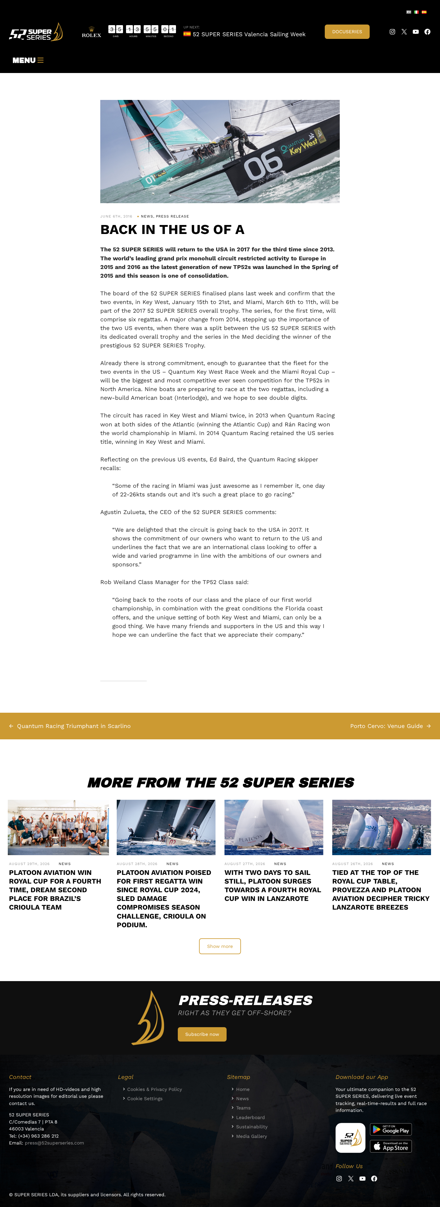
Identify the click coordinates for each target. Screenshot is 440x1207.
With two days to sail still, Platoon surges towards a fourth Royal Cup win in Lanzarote (272, 885)
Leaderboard (250, 1117)
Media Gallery (251, 1136)
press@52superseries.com (54, 1143)
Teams (243, 1108)
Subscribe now (202, 1034)
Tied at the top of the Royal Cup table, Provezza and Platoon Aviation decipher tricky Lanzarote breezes (380, 890)
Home (243, 1089)
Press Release (172, 216)
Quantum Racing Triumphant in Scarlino (74, 726)
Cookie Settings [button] (145, 1098)
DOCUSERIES (347, 31)
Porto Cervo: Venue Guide (386, 726)
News (147, 216)
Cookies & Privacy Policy (154, 1089)
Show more (220, 946)
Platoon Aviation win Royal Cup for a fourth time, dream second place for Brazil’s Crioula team (55, 890)
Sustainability (252, 1127)
